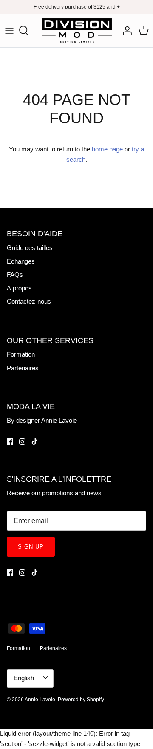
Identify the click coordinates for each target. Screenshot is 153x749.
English (24, 678)
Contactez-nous (29, 301)
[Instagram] (22, 441)
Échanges (21, 261)
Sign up (31, 546)
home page (107, 149)
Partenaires (23, 368)
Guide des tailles (30, 247)
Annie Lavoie (40, 700)
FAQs (15, 274)
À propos (19, 288)
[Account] (125, 30)
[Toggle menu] (9, 30)
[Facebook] (10, 441)
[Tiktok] (34, 441)
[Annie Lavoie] (77, 30)
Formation (21, 354)
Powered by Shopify (81, 700)
